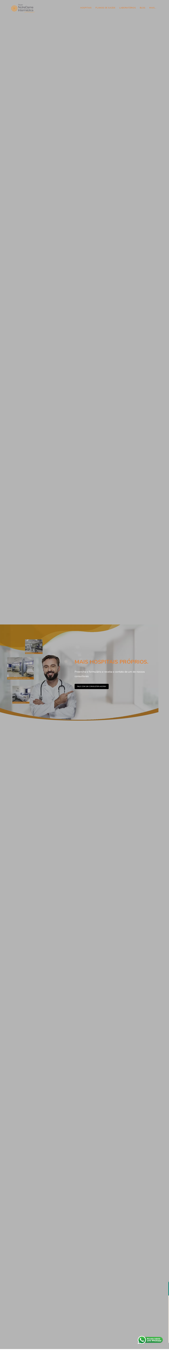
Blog (142, 7)
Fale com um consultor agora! (91, 686)
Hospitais (85, 7)
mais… (152, 7)
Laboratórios (127, 7)
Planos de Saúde (105, 7)
